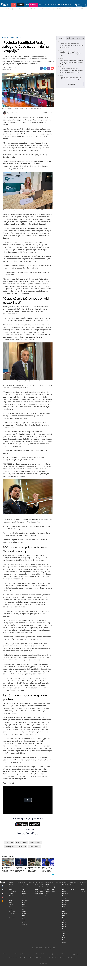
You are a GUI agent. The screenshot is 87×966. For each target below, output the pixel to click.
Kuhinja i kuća (47, 892)
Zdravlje (47, 884)
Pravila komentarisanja (47, 954)
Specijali (48, 948)
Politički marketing (82, 890)
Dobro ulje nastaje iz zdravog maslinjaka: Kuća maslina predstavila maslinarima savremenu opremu (71, 70)
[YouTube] (27, 833)
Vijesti (11, 882)
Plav (63, 920)
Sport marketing (24, 923)
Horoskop (47, 898)
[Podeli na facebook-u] (41, 68)
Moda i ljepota (47, 888)
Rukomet (24, 898)
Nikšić (64, 915)
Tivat (63, 933)
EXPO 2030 (9, 843)
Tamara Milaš (22, 847)
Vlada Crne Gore (35, 843)
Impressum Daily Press (61, 954)
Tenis (23, 896)
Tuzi (63, 935)
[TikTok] (36, 833)
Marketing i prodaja (73, 954)
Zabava (41, 882)
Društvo (11, 887)
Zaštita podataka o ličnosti (65, 958)
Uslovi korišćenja (35, 954)
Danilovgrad (65, 900)
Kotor (63, 911)
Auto (10, 898)
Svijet (36, 882)
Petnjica (64, 918)
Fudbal (23, 891)
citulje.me (80, 5)
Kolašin (64, 909)
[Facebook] (19, 833)
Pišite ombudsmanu (8, 954)
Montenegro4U (74, 882)
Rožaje (64, 929)
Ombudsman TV (12, 914)
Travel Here (73, 887)
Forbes (19, 882)
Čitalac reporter (13, 958)
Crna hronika (12, 891)
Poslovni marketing (82, 886)
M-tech (11, 904)
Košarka (24, 893)
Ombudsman (12, 911)
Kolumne (59, 882)
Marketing (83, 882)
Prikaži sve (71, 84)
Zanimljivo (41, 887)
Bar (63, 889)
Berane (64, 891)
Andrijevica (65, 887)
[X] (23, 833)
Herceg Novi (64, 906)
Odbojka (24, 911)
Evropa (36, 887)
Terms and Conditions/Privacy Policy (34, 958)
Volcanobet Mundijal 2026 (25, 887)
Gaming (41, 891)
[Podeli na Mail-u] (52, 68)
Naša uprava (12, 918)
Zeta (63, 940)
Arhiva (41, 948)
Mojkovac (64, 913)
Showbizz (41, 893)
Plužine (64, 922)
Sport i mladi (23, 919)
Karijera (21, 958)
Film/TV (41, 889)
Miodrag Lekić (10, 847)
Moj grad (65, 882)
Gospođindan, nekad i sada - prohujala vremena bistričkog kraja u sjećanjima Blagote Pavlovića (71, 62)
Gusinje (64, 902)
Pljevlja (64, 926)
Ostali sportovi (24, 903)
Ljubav (47, 896)
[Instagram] (32, 833)
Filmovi (53, 891)
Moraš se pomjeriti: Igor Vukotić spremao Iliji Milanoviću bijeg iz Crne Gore (71, 53)
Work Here (72, 884)
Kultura (11, 893)
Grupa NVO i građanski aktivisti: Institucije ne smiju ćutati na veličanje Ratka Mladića (71, 45)
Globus (36, 889)
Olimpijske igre (24, 908)
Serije (53, 889)
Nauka (10, 909)
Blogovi (35, 948)
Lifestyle (48, 882)
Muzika (41, 884)
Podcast (11, 896)
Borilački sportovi (24, 914)
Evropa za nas (36, 892)
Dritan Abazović (34, 847)
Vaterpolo (24, 900)
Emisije (53, 887)
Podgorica (65, 884)
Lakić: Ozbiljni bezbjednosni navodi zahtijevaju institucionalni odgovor (70, 78)
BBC (54, 948)
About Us (75, 958)
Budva (64, 896)
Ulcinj (63, 937)
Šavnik (64, 931)
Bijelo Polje (65, 893)
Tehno (10, 907)
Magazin (31, 882)
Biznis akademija (11, 901)
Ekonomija (11, 889)
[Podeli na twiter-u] (45, 68)
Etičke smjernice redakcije (22, 954)
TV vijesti (53, 883)
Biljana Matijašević (12, 113)
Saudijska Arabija (21, 843)
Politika (11, 884)
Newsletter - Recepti (50, 958)
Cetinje (64, 898)
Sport (23, 882)
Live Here (72, 889)
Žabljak (64, 942)
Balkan (36, 884)
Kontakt (82, 954)
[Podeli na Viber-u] (48, 68)
